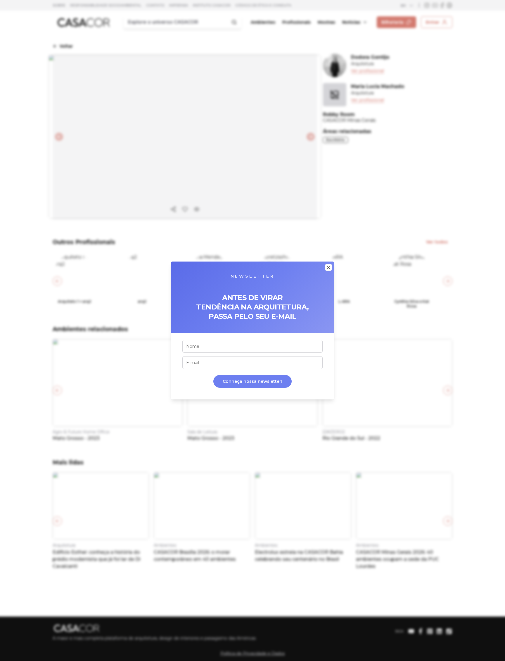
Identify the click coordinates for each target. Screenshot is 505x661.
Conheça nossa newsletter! (252, 381)
